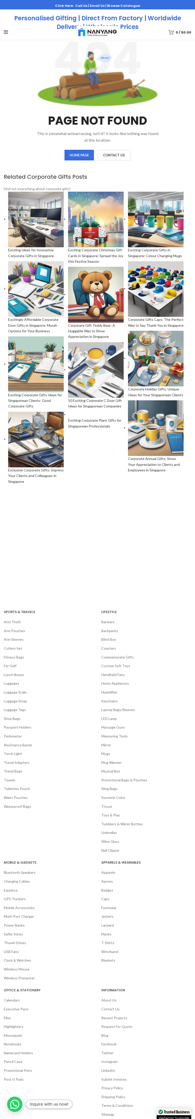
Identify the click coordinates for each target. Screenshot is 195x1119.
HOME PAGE (79, 155)
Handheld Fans (113, 674)
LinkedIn (108, 1070)
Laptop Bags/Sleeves (118, 709)
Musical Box (110, 771)
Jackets (107, 916)
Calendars (12, 1000)
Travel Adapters (16, 762)
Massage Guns (113, 727)
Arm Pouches (14, 631)
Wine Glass (110, 841)
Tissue (106, 806)
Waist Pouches (16, 797)
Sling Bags (109, 788)
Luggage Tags (15, 709)
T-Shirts (107, 943)
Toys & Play (110, 815)
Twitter (107, 1053)
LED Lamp (109, 718)
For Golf (10, 666)
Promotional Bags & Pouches (124, 780)
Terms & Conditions (117, 1105)
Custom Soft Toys (115, 666)
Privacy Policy (112, 1088)
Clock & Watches (17, 960)
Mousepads (13, 1035)
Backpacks (109, 631)
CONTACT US (114, 155)
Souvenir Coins (113, 797)
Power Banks (14, 925)
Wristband (109, 951)
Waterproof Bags (17, 806)
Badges (107, 890)
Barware (108, 622)
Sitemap (107, 1114)
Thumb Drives (15, 943)
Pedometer (13, 736)
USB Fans (11, 951)
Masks (106, 934)
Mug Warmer (111, 762)
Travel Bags (13, 771)
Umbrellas (109, 832)
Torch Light (13, 753)
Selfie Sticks (13, 934)
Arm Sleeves (14, 639)
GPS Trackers (15, 899)
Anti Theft (12, 622)
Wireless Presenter (19, 978)
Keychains (109, 701)
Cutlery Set (13, 648)
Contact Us (110, 1009)
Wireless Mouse (16, 969)
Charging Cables (17, 881)
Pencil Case (13, 1061)
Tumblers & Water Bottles (122, 824)
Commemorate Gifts (117, 657)
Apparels (108, 872)
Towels (9, 780)
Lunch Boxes (14, 674)
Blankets (108, 960)
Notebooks (13, 1044)
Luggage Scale (15, 692)
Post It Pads (14, 1079)
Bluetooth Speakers (20, 872)
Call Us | (82, 5)
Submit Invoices (114, 1079)
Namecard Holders (18, 1053)
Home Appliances (115, 683)
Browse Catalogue (123, 5)
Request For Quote (116, 1026)
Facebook (109, 1044)
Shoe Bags (12, 718)
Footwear (109, 908)
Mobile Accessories (19, 908)
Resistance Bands (18, 745)
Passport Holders (17, 727)
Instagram (109, 1061)
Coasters (108, 648)
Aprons (107, 881)
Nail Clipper (110, 850)
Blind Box (108, 639)
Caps (105, 899)
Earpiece (11, 890)
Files (7, 1018)
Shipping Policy (113, 1097)
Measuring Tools (114, 736)
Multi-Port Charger (19, 916)
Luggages (11, 683)
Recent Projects (114, 1018)
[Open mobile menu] (6, 32)
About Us (109, 1000)
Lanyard (107, 925)
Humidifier (109, 692)
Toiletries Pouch (17, 788)
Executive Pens (16, 1009)
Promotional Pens (18, 1070)
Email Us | (98, 5)
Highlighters (13, 1026)
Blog (104, 1035)
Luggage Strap (15, 701)
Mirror (106, 745)
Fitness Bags (14, 657)
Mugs (105, 753)
